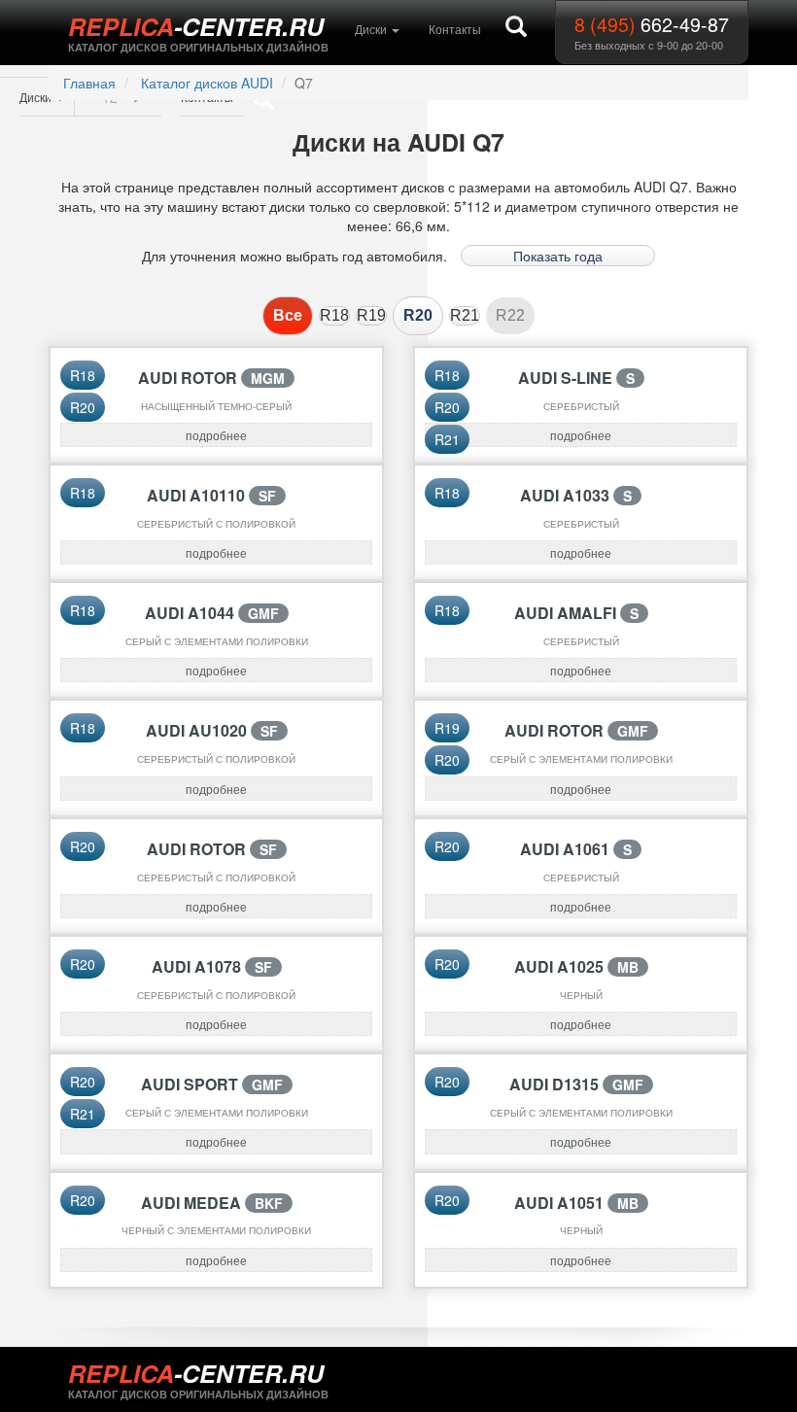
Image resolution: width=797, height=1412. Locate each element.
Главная (89, 82)
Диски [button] (372, 28)
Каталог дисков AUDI (207, 82)
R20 (418, 315)
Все (287, 315)
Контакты (455, 28)
